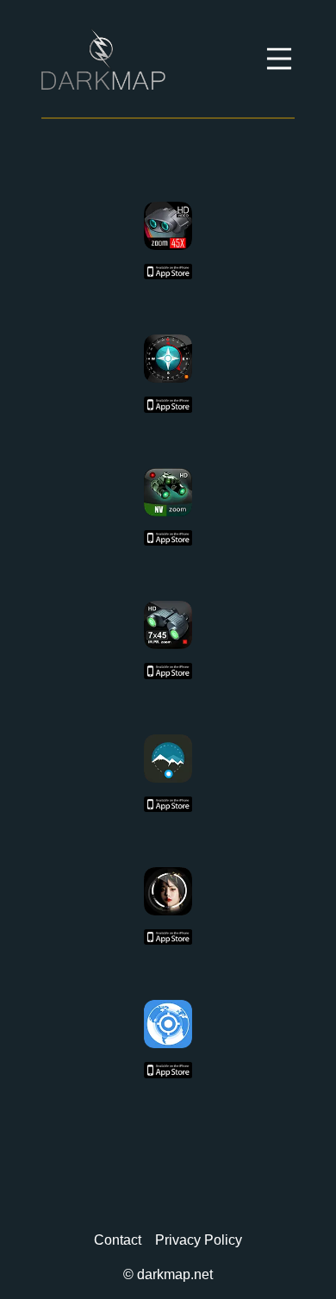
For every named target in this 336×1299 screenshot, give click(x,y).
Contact (117, 1240)
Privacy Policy (198, 1240)
